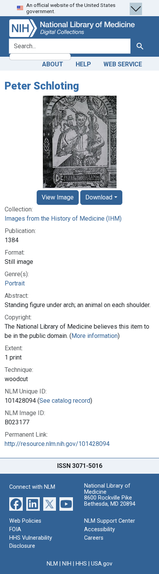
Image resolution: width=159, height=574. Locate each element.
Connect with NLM (32, 487)
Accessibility (99, 529)
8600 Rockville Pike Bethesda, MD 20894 (109, 501)
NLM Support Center (109, 521)
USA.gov (101, 563)
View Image (58, 197)
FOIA (15, 529)
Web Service (122, 64)
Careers (93, 538)
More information (94, 335)
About (52, 64)
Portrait (15, 283)
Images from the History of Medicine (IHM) (63, 218)
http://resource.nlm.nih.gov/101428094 (57, 443)
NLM (52, 563)
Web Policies (25, 521)
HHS (81, 563)
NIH (66, 563)
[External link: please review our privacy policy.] (16, 503)
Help (83, 64)
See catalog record (64, 400)
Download (98, 197)
